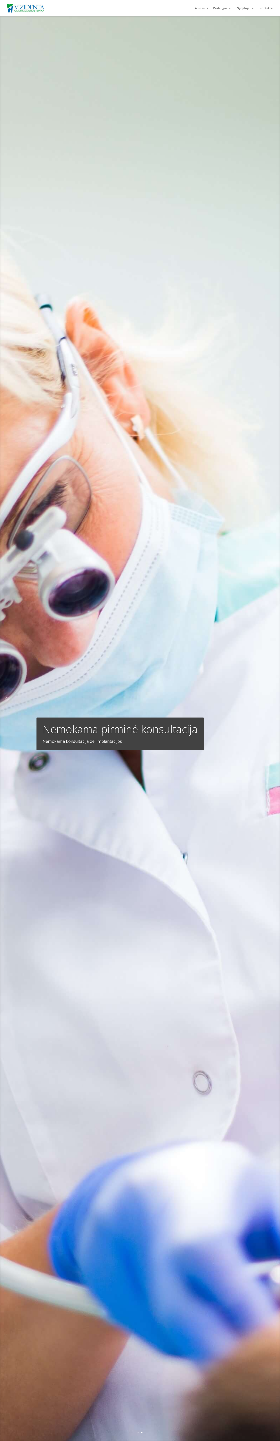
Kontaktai (266, 8)
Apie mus (201, 8)
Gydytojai (243, 8)
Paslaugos (220, 8)
